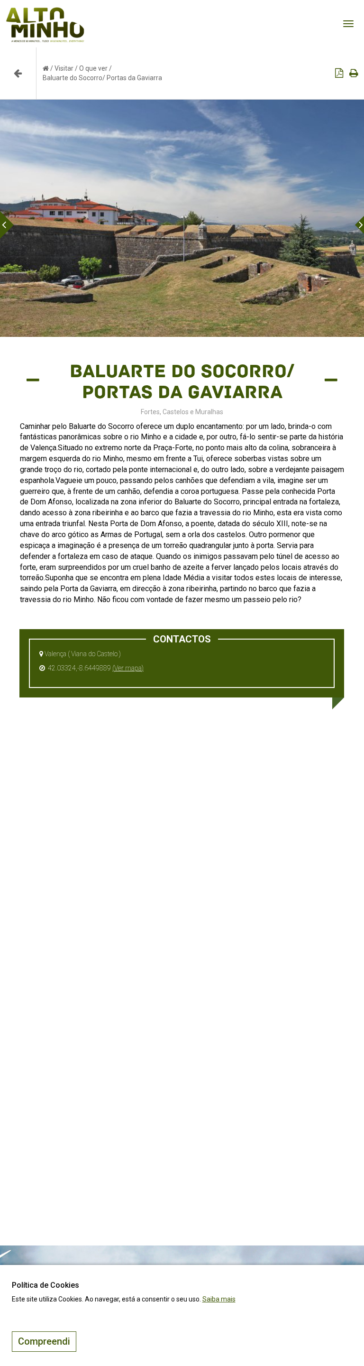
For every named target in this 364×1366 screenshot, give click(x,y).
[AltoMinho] (45, 12)
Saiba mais (219, 1299)
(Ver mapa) (128, 668)
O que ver (93, 68)
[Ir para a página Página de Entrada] (46, 68)
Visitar (64, 68)
